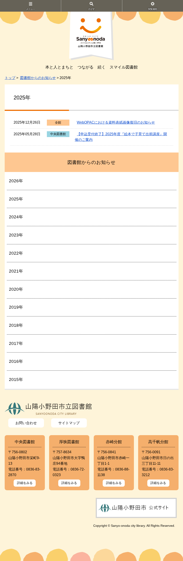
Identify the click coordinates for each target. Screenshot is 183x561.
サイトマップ (69, 423)
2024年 (16, 217)
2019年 (16, 307)
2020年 (16, 289)
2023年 (16, 235)
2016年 (16, 361)
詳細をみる (25, 483)
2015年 (16, 379)
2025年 (16, 199)
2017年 (16, 343)
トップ (10, 78)
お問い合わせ (26, 423)
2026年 (16, 180)
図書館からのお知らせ (38, 78)
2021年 (16, 271)
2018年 (16, 325)
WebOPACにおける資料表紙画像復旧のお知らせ (116, 122)
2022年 (16, 253)
